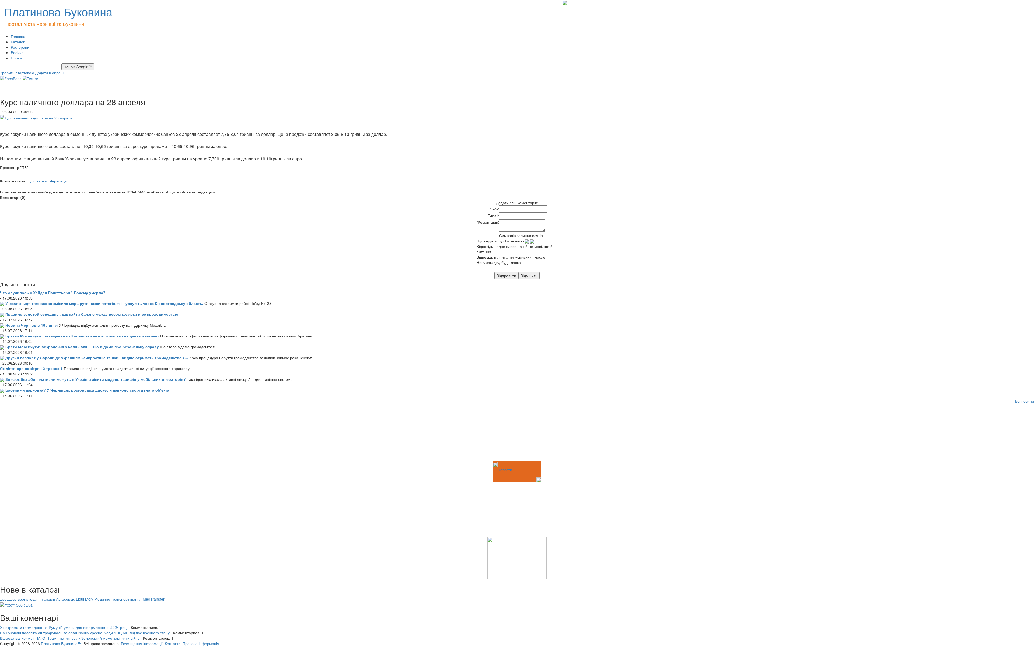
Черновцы (58, 181)
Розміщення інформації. (142, 643)
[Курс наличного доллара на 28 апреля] (36, 117)
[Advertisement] (27, 433)
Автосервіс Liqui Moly (74, 599)
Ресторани (20, 47)
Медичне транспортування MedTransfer (129, 599)
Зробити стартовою (17, 72)
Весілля (18, 52)
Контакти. (173, 643)
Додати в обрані (49, 72)
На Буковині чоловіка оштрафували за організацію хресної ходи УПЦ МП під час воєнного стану (85, 632)
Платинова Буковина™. (61, 643)
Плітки (16, 58)
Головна (18, 36)
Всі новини (1024, 401)
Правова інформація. (201, 643)
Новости (505, 469)
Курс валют (37, 181)
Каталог (18, 41)
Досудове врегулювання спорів (27, 599)
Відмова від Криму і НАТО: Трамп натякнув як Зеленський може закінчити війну (69, 638)
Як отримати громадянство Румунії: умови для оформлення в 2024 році (63, 627)
